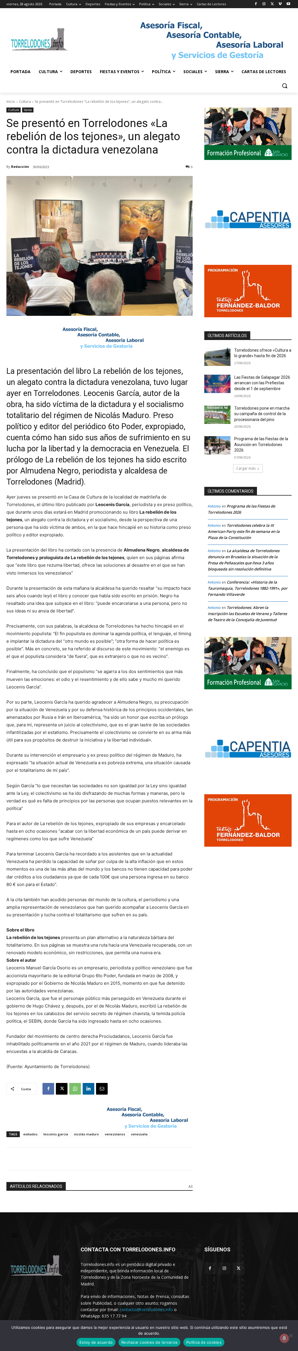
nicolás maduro (86, 1134)
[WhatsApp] (75, 1089)
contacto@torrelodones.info (146, 1309)
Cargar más (246, 468)
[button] (285, 86)
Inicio (10, 101)
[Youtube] (288, 4)
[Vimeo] (280, 4)
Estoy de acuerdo (96, 1342)
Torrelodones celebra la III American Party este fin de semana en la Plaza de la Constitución (244, 531)
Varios (28, 110)
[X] (272, 4)
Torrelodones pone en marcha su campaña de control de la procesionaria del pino (262, 414)
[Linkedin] (88, 1089)
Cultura (25, 101)
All (190, 1186)
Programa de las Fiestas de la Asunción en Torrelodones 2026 (261, 444)
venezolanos (115, 1134)
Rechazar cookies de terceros (149, 1342)
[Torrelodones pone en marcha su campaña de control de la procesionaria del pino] (217, 415)
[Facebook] (256, 4)
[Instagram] (264, 4)
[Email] (102, 1089)
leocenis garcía (55, 1134)
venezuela (139, 1134)
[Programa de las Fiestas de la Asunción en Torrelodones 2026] (217, 445)
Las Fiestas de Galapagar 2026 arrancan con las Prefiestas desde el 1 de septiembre (262, 383)
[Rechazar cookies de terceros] (291, 1335)
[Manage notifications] (284, 1338)
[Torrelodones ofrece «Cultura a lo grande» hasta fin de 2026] (217, 357)
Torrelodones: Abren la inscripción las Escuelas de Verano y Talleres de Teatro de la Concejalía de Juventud (247, 613)
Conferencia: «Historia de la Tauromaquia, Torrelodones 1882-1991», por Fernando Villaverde (248, 588)
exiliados (30, 1134)
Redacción (20, 166)
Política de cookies (203, 1342)
